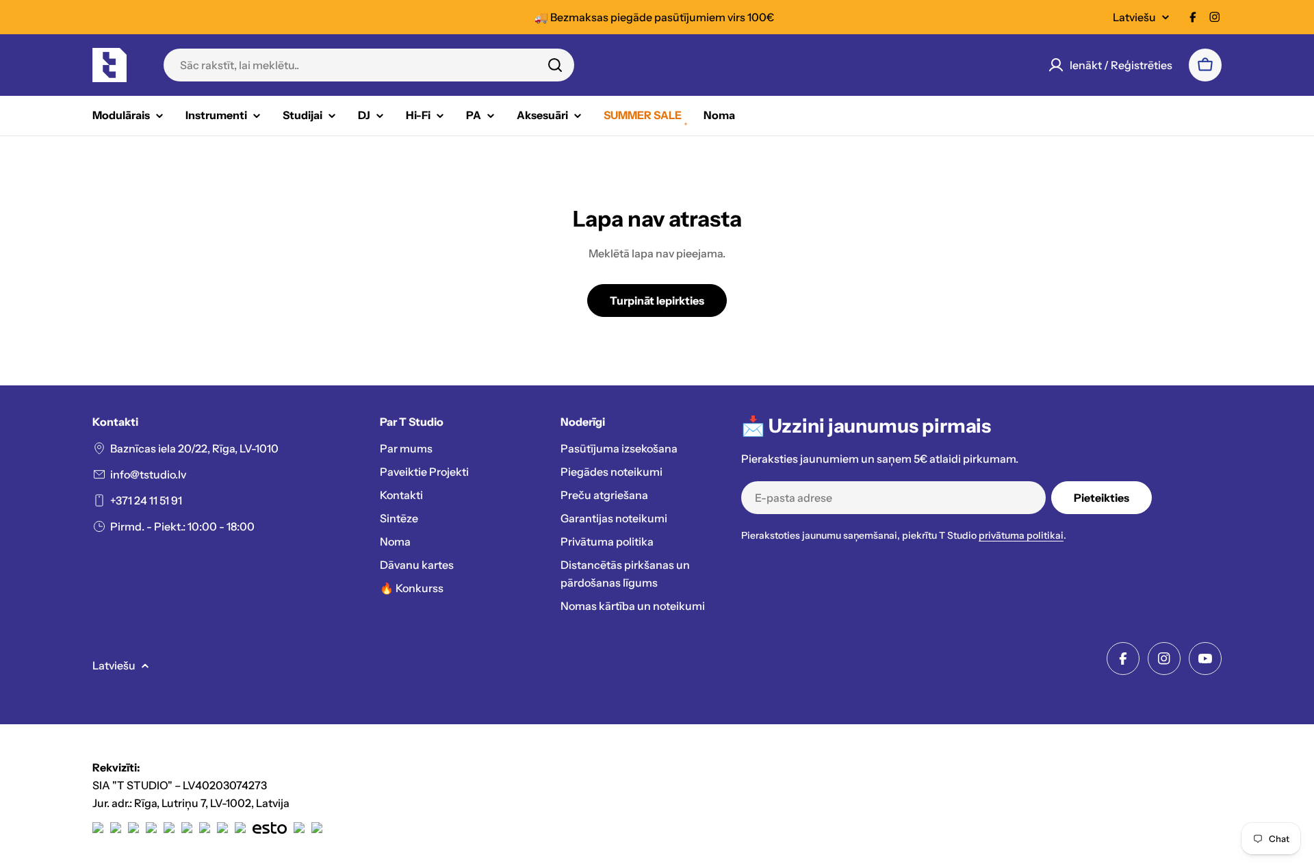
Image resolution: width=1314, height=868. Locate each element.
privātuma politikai (1021, 535)
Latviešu (1134, 17)
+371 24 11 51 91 (146, 500)
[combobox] (369, 65)
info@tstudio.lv (148, 474)
